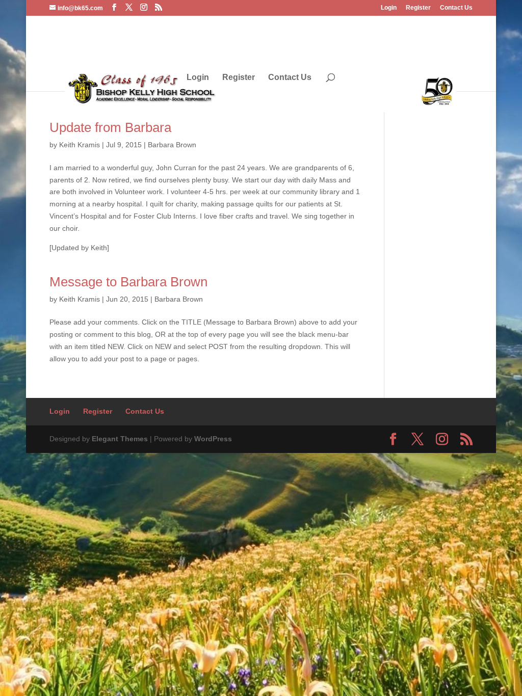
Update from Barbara (110, 127)
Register (418, 8)
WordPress (213, 439)
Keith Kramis (79, 145)
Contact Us (456, 8)
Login (389, 8)
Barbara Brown (172, 145)
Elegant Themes (120, 439)
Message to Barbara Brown (128, 281)
